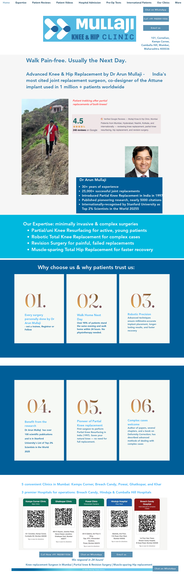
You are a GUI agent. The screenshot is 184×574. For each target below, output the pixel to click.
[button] (64, 191)
